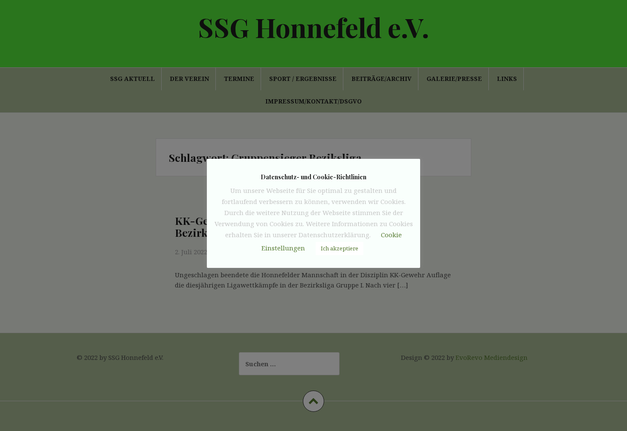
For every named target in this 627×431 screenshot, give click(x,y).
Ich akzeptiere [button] (339, 248)
